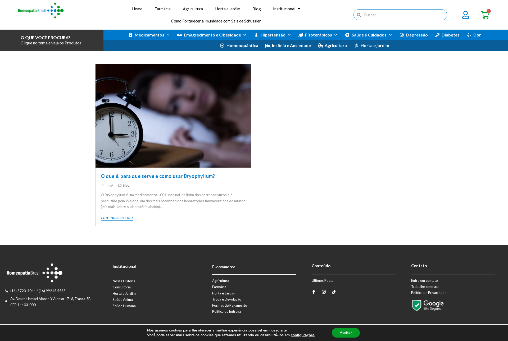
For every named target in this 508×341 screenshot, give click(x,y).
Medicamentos (149, 34)
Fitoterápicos (318, 34)
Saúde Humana (124, 306)
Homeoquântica (242, 45)
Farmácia (163, 8)
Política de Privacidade (428, 293)
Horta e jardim (227, 8)
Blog (256, 8)
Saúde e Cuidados (369, 34)
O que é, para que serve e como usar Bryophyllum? (158, 176)
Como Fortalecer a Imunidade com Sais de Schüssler (216, 21)
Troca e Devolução (226, 299)
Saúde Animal (123, 299)
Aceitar (346, 332)
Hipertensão (273, 34)
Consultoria (122, 287)
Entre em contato (424, 280)
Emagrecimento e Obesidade (212, 34)
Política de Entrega (226, 311)
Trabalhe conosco (425, 286)
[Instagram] (324, 292)
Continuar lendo (115, 218)
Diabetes (451, 34)
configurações (303, 335)
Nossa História (124, 281)
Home (137, 8)
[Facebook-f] (314, 292)
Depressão (417, 34)
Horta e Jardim (124, 293)
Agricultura (193, 8)
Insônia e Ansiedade (291, 45)
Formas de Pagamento (229, 305)
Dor (477, 34)
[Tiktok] (334, 292)
